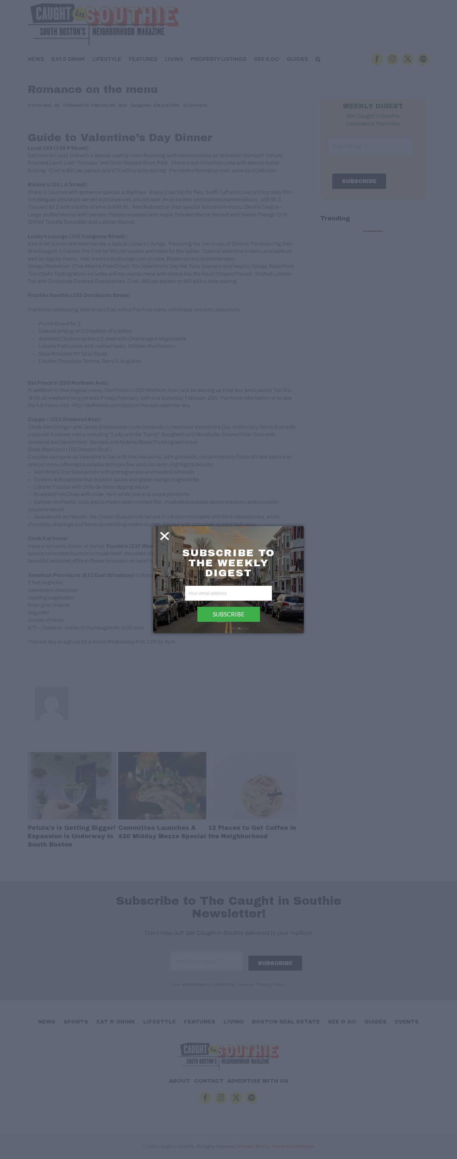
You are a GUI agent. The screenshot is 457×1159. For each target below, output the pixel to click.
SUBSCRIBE (229, 614)
